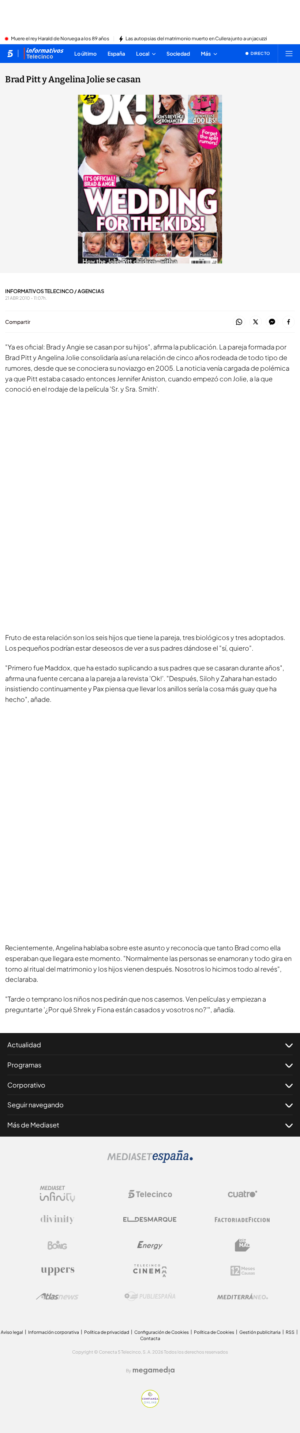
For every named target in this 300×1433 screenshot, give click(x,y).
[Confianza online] (150, 1406)
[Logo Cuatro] (242, 1194)
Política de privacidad (106, 1332)
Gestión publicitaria (260, 1332)
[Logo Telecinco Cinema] (150, 1270)
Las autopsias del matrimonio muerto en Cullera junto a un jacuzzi (196, 39)
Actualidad (24, 1044)
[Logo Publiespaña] (150, 1296)
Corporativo (26, 1085)
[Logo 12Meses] (242, 1271)
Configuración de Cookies (161, 1332)
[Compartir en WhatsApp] (239, 322)
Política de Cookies (214, 1332)
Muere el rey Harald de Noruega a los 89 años (60, 39)
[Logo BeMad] (242, 1245)
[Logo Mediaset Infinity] (57, 1194)
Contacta (150, 1338)
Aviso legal (12, 1332)
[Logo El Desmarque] (149, 1219)
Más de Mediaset (33, 1124)
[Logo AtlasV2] (57, 1296)
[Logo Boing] (57, 1245)
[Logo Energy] (150, 1245)
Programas (24, 1064)
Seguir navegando (35, 1104)
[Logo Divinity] (57, 1220)
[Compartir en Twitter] (255, 322)
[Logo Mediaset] (150, 1161)
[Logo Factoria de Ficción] (242, 1220)
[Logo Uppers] (57, 1271)
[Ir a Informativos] (43, 53)
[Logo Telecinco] (150, 1194)
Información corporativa (53, 1332)
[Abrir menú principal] (289, 53)
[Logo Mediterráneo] (242, 1296)
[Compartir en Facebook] (288, 322)
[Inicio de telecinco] (10, 53)
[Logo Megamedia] (154, 1370)
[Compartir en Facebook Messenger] (272, 322)
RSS (290, 1332)
